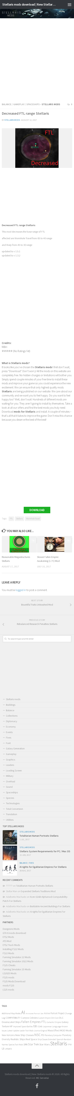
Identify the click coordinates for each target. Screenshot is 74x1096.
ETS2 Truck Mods (11, 945)
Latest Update (13, 1030)
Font (8, 743)
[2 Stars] (5, 351)
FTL (11, 518)
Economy (11, 726)
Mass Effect (53, 1030)
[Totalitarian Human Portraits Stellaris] (10, 837)
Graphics (10, 759)
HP (11, 1026)
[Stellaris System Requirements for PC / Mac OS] (10, 853)
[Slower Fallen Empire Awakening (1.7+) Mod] (54, 544)
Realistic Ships (18, 1039)
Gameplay (18, 104)
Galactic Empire (54, 1022)
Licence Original (40, 1030)
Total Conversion (14, 808)
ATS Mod (7, 941)
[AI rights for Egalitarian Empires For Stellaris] (10, 868)
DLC (61, 1017)
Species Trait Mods (15, 1044)
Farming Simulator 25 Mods (17, 969)
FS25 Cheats (9, 965)
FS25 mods (8, 977)
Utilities (9, 819)
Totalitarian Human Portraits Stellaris (39, 835)
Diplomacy (11, 721)
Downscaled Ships (11, 1022)
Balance (6, 104)
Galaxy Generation (15, 748)
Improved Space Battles (23, 1026)
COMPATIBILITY (13, 1017)
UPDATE (8, 1048)
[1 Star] (3, 351)
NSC (37, 1035)
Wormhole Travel (33, 518)
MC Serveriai (42, 1078)
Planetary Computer (53, 1035)
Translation (11, 814)
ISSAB (39, 1026)
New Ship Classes (24, 1035)
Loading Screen (14, 770)
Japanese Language (52, 1026)
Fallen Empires (31, 1022)
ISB (35, 1026)
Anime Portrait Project (54, 1013)
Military (9, 775)
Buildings (10, 704)
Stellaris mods (12, 120)
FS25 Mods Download (14, 981)
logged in (21, 590)
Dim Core (55, 1018)
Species (10, 798)
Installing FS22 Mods (13, 949)
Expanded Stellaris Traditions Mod (38, 891)
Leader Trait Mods (26, 1030)
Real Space (31, 1039)
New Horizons (8, 1035)
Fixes (8, 737)
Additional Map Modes (11, 1013)
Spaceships (33, 104)
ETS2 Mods (8, 937)
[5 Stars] (11, 351)
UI (3, 1048)
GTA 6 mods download (14, 933)
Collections (11, 715)
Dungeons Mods (11, 928)
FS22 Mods (8, 953)
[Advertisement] (37, 59)
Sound (9, 786)
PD (42, 1035)
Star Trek (33, 1044)
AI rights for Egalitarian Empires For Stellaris (43, 866)
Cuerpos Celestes (29, 1017)
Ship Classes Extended (47, 1039)
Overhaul (10, 781)
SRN (25, 1044)
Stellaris (19, 518)
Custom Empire (44, 1018)
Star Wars (44, 1044)
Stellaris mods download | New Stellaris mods (29, 4)
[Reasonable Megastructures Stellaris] (19, 544)
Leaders (10, 765)
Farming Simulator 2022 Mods (18, 961)
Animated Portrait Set (34, 1013)
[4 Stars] (9, 351)
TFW (70, 1044)
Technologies (13, 803)
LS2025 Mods (9, 973)
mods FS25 (8, 985)
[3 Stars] (7, 351)
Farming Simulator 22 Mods (17, 957)
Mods (69, 1030)
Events (9, 732)
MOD (62, 1030)
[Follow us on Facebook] (37, 1085)
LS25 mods (8, 989)
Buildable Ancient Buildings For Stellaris (50, 906)
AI (23, 1012)
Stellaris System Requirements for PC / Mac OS (45, 851)
